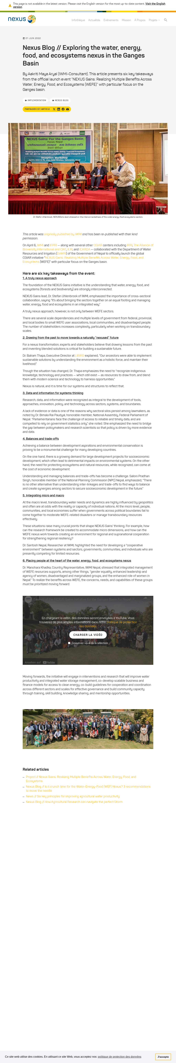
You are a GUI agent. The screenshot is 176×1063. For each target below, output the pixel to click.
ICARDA (84, 249)
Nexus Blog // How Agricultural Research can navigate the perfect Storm (74, 802)
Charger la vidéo (88, 635)
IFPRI (53, 245)
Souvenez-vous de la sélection (90, 643)
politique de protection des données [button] (119, 1056)
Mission (126, 20)
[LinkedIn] (58, 109)
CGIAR (98, 245)
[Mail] (67, 109)
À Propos (139, 20)
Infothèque (78, 20)
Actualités (94, 20)
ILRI (70, 249)
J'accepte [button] (163, 1056)
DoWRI (61, 253)
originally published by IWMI (63, 234)
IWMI (40, 245)
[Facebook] (63, 109)
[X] (54, 109)
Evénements (111, 20)
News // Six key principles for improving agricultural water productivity (73, 796)
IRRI (129, 245)
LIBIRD (79, 355)
